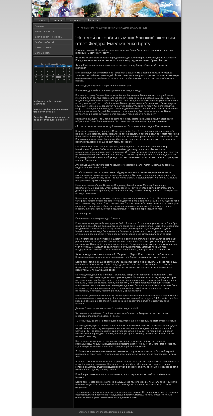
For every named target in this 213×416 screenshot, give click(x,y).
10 (36, 74)
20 (53, 77)
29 (64, 79)
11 (42, 74)
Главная (41, 20)
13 (53, 74)
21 (58, 77)
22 (64, 77)
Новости (57, 20)
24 (36, 79)
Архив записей (43, 47)
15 (64, 74)
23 (69, 77)
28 (58, 79)
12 (47, 74)
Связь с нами (42, 52)
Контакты (93, 20)
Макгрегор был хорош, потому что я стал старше (51, 110)
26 (47, 79)
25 (42, 79)
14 (58, 74)
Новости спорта (44, 31)
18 (42, 77)
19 (47, 77)
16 (69, 74)
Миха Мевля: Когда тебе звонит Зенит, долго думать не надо (114, 27)
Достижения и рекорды (48, 36)
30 (69, 79)
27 (53, 79)
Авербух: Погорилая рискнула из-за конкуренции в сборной (51, 118)
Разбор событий (44, 42)
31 (36, 82)
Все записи (75, 20)
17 (36, 77)
